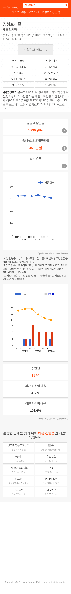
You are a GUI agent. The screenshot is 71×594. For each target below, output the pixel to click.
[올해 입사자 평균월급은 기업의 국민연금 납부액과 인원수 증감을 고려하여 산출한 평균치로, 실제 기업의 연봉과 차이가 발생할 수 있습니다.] (64, 148)
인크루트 (52, 253)
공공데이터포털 (62, 253)
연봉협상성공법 (51, 12)
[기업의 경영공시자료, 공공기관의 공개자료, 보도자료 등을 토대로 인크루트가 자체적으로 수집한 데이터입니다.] (64, 166)
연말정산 (34, 12)
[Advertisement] (35, 541)
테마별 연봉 (19, 12)
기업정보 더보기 (36, 50)
